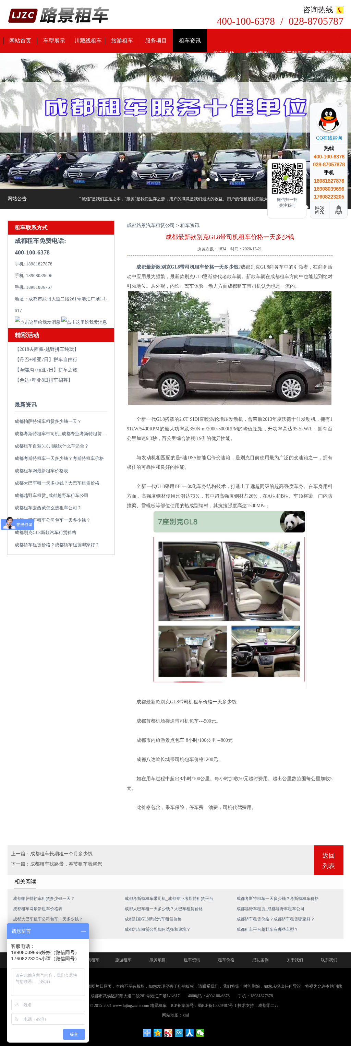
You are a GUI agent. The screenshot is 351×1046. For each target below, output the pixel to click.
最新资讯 (26, 404)
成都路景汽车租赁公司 (151, 225)
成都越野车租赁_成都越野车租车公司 (51, 495)
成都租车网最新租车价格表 (41, 470)
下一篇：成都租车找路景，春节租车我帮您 (56, 864)
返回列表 (329, 860)
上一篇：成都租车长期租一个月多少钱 (52, 853)
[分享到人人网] (189, 1033)
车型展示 (54, 41)
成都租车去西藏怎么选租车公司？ (48, 507)
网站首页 (20, 41)
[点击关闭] (340, 103)
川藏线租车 (88, 41)
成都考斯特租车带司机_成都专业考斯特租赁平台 (63, 433)
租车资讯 (190, 41)
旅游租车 (122, 41)
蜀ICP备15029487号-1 (217, 1005)
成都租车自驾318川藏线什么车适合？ (52, 446)
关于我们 (295, 960)
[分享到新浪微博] (168, 1033)
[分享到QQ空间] (158, 1033)
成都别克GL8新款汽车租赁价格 (45, 532)
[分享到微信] (200, 1033)
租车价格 (226, 960)
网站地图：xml (175, 1015)
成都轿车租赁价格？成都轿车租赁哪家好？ (57, 544)
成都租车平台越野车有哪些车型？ (267, 929)
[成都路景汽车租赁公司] (59, 15)
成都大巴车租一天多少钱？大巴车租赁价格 (57, 483)
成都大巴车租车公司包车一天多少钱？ (52, 520)
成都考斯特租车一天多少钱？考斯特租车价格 (59, 458)
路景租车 (158, 1005)
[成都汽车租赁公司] (175, 121)
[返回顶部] (339, 210)
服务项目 (156, 41)
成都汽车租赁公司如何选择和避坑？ (158, 929)
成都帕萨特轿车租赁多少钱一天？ (48, 421)
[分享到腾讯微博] (179, 1033)
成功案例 (260, 960)
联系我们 (329, 960)
